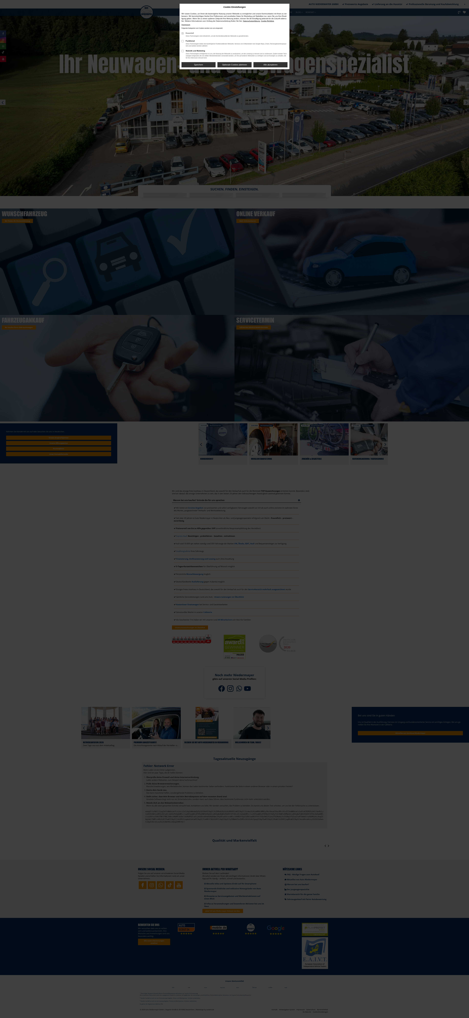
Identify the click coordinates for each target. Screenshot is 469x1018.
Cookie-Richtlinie (267, 21)
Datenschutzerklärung (251, 21)
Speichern (198, 65)
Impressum (185, 25)
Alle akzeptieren (270, 65)
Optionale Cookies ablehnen (234, 65)
